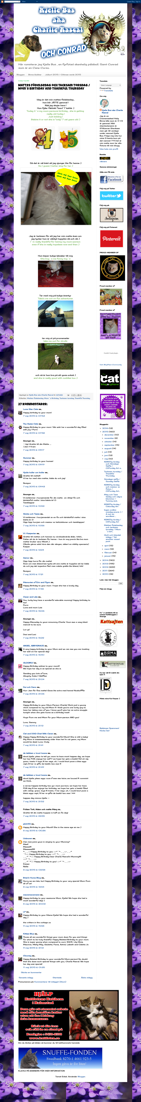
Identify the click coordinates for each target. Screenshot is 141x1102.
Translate (108, 90)
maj (106, 459)
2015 (105, 432)
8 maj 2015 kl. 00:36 (34, 830)
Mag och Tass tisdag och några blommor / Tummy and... (113, 497)
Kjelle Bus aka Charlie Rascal (112, 111)
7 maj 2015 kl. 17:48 (33, 589)
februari (108, 552)
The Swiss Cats (30, 424)
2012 (105, 567)
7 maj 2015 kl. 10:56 (33, 525)
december (109, 435)
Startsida (57, 977)
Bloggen (21, 75)
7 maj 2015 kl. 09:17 (33, 450)
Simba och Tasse (31, 514)
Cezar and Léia (30, 597)
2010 (105, 574)
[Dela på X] (76, 395)
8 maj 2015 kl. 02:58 (34, 870)
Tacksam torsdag (67, 398)
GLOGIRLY (28, 663)
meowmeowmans (31, 895)
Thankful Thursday (82, 398)
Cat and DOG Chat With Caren (38, 733)
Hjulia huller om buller (33, 472)
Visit (111, 365)
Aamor (26, 558)
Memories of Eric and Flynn (36, 582)
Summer (27, 458)
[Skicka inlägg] (68, 395)
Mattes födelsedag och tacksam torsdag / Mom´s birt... (113, 528)
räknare (103, 161)
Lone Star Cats (30, 409)
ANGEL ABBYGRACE (33, 646)
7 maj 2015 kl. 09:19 (33, 464)
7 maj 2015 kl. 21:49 (33, 767)
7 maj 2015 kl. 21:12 (33, 726)
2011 (105, 571)
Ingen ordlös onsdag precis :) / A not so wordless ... (113, 513)
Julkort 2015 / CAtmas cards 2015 (63, 75)
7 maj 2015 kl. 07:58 (34, 433)
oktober (108, 441)
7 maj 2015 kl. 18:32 (33, 638)
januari (107, 556)
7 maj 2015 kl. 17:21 (33, 574)
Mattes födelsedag (35, 398)
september (109, 445)
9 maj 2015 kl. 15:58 (33, 926)
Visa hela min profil (109, 149)
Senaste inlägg (26, 977)
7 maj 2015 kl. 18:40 (33, 655)
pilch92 (27, 824)
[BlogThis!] (74, 395)
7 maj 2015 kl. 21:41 (33, 745)
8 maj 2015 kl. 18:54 (33, 887)
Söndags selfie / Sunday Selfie (112, 480)
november (109, 438)
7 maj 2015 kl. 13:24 (33, 550)
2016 (105, 428)
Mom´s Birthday (51, 398)
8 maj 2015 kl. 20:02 (34, 904)
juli (106, 452)
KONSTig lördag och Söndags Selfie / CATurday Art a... (113, 465)
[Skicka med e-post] (72, 395)
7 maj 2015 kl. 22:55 (34, 816)
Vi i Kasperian (29, 533)
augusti (108, 448)
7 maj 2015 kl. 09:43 (34, 486)
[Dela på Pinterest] (81, 395)
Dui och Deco (29, 687)
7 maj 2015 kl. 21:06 (33, 694)
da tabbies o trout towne (35, 753)
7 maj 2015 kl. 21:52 (33, 801)
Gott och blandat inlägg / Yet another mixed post (112, 538)
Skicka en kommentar (31, 972)
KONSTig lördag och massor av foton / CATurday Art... (112, 488)
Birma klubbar (34, 75)
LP (24, 912)
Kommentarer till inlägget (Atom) (50, 982)
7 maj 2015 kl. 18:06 (33, 611)
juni (106, 455)
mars (107, 549)
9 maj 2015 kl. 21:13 (33, 948)
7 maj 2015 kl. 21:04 (33, 679)
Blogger (81, 1076)
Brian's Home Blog (32, 878)
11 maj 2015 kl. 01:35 (34, 967)
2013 (105, 564)
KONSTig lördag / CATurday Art (112, 520)
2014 (105, 560)
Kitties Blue (28, 934)
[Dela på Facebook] (78, 395)
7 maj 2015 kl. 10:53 (33, 506)
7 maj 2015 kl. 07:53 (34, 416)
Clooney (27, 956)
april (106, 545)
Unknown (27, 838)
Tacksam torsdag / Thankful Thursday (113, 473)
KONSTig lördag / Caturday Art (112, 505)
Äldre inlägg (87, 977)
